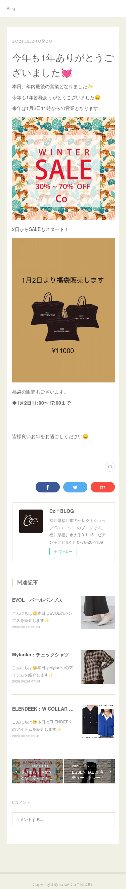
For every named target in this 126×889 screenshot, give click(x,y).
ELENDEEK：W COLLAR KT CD (47, 708)
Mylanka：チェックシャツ (40, 654)
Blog (11, 8)
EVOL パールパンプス (37, 599)
